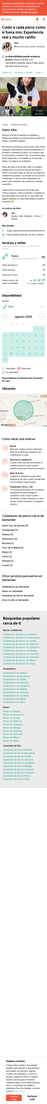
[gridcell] (36, 329)
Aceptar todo (14, 1098)
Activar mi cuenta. (29, 12)
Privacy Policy (18, 1091)
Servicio (5, 301)
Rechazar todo (32, 1098)
